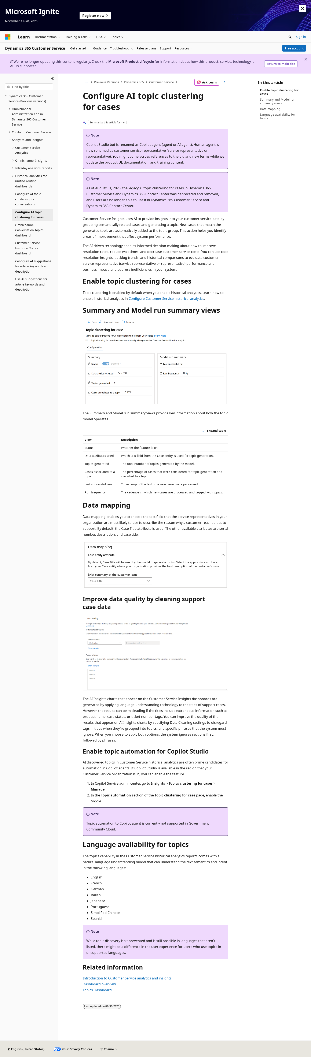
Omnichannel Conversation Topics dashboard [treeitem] (29, 230)
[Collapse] (52, 78)
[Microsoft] (8, 37)
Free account (294, 48)
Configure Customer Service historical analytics (166, 298)
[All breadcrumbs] (86, 82)
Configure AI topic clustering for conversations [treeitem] (28, 199)
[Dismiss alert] (302, 8)
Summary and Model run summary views (278, 101)
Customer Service (161, 82)
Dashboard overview (99, 984)
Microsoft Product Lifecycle (131, 61)
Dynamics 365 (134, 82)
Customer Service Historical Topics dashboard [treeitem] (27, 248)
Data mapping (270, 109)
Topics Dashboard (97, 990)
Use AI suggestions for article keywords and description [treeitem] (31, 284)
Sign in (301, 37)
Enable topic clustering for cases (279, 92)
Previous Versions (106, 82)
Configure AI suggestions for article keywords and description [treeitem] (33, 266)
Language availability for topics (277, 116)
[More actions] (224, 82)
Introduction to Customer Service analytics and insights (127, 978)
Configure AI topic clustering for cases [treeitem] (29, 214)
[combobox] (29, 86)
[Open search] (290, 37)
